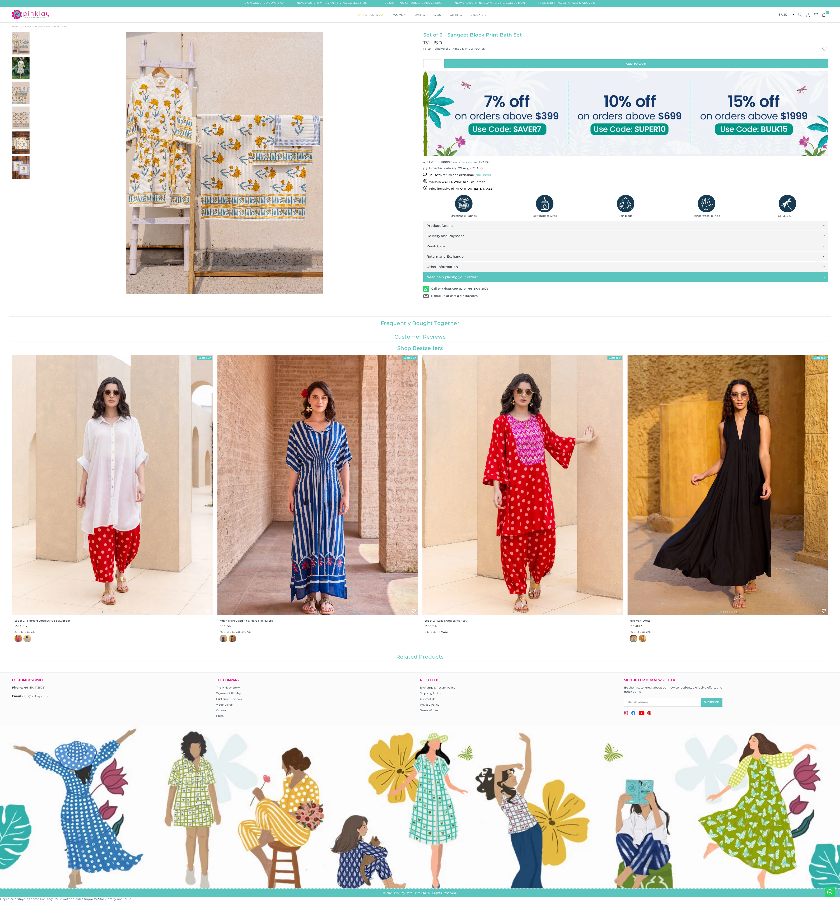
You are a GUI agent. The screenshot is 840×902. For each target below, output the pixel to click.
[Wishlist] (816, 15)
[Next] (411, 163)
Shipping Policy (430, 693)
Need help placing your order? (452, 277)
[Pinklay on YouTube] (641, 713)
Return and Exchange (445, 256)
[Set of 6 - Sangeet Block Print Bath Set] (21, 43)
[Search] (800, 15)
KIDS (437, 14)
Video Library (225, 704)
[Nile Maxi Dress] (728, 485)
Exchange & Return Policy (437, 687)
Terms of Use (429, 710)
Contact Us (428, 699)
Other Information (442, 267)
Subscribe (711, 702)
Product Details (440, 226)
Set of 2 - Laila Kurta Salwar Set (446, 620)
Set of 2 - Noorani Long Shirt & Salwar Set (42, 620)
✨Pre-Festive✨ (371, 14)
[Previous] (38, 163)
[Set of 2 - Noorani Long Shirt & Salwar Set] (112, 485)
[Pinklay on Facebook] (633, 713)
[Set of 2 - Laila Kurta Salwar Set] (522, 485)
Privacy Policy (429, 704)
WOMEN (399, 14)
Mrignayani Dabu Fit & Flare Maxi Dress (246, 620)
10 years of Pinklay (228, 693)
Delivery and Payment (445, 236)
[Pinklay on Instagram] (626, 713)
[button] (824, 15)
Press (220, 715)
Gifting (456, 14)
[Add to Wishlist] (208, 611)
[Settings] (808, 15)
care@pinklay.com (35, 696)
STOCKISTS (478, 14)
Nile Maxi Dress (640, 620)
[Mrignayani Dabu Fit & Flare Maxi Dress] (317, 485)
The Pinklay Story (228, 687)
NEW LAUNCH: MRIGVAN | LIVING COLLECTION (295, 2)
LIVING (420, 14)
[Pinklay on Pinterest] (649, 713)
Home (15, 26)
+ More (443, 632)
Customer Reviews (229, 699)
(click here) (483, 175)
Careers (221, 710)
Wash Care (436, 246)
